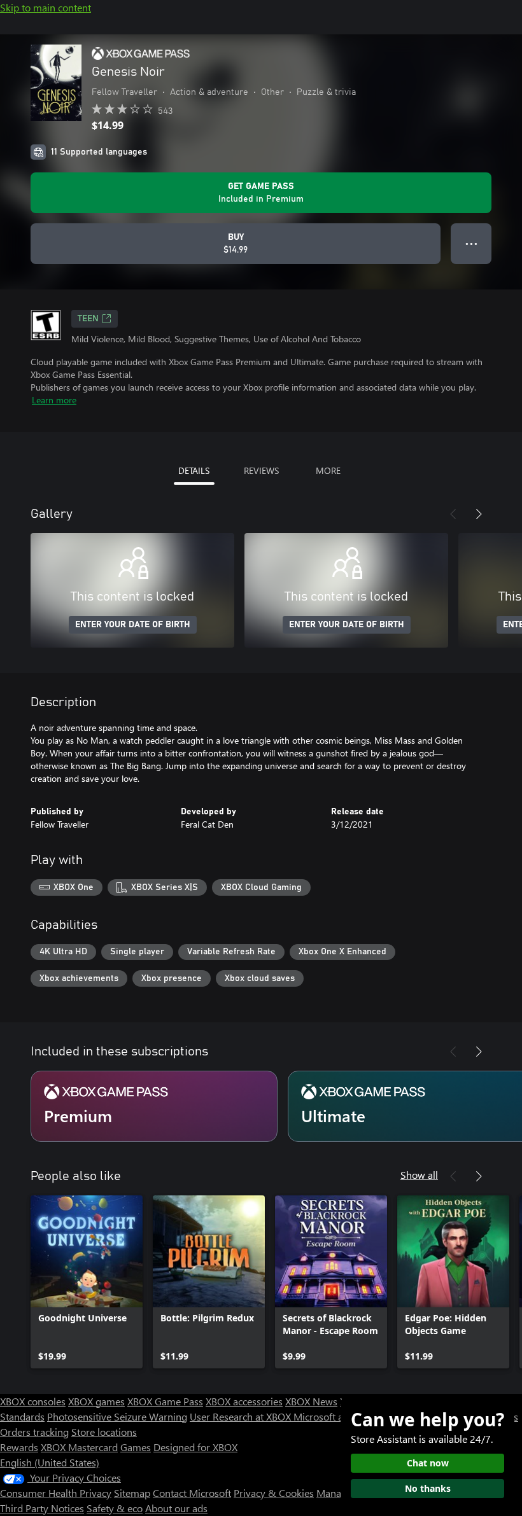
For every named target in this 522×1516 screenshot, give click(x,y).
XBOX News (311, 1401)
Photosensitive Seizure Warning (117, 1416)
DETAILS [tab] (193, 470)
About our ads (176, 1508)
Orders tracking (34, 1431)
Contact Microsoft (192, 1492)
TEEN (88, 318)
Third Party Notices (42, 1508)
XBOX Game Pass (165, 1401)
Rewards (19, 1447)
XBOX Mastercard (79, 1447)
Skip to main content (45, 7)
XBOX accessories (244, 1401)
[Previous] (453, 514)
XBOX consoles (33, 1401)
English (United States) (49, 1462)
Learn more (54, 400)
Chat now (428, 1463)
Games (135, 1447)
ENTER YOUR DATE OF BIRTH (132, 624)
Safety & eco (115, 1508)
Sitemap (132, 1492)
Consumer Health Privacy (55, 1492)
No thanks (428, 1488)
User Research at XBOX (241, 1416)
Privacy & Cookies (274, 1492)
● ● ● (471, 243)
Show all (419, 1174)
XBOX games (96, 1401)
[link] (87, 1281)
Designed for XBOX (195, 1447)
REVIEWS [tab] (261, 470)
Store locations (104, 1431)
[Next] (478, 514)
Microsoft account (332, 1416)
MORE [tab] (328, 470)
